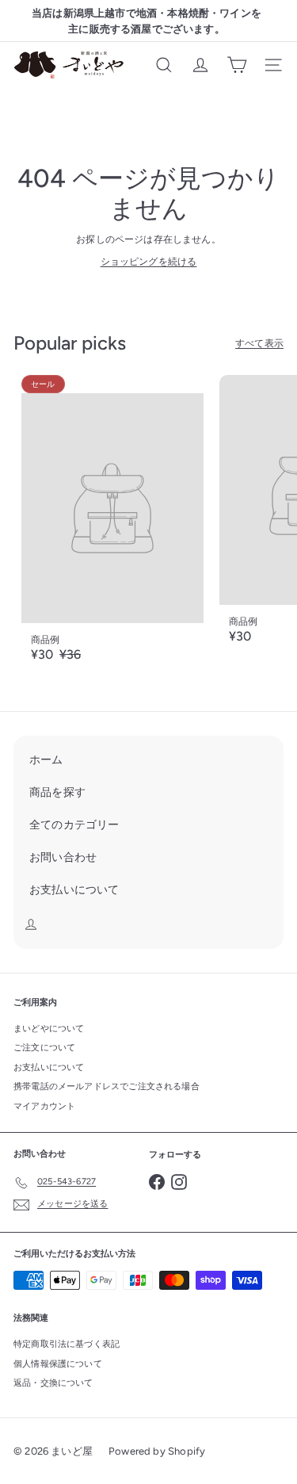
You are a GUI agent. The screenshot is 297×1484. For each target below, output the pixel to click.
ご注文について (44, 1047)
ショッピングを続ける (149, 261)
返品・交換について (53, 1383)
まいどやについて (48, 1028)
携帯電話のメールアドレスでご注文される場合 (106, 1086)
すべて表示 (259, 343)
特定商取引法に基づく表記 (66, 1344)
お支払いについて (48, 1067)
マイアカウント (44, 1106)
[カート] (237, 65)
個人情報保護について (57, 1364)
